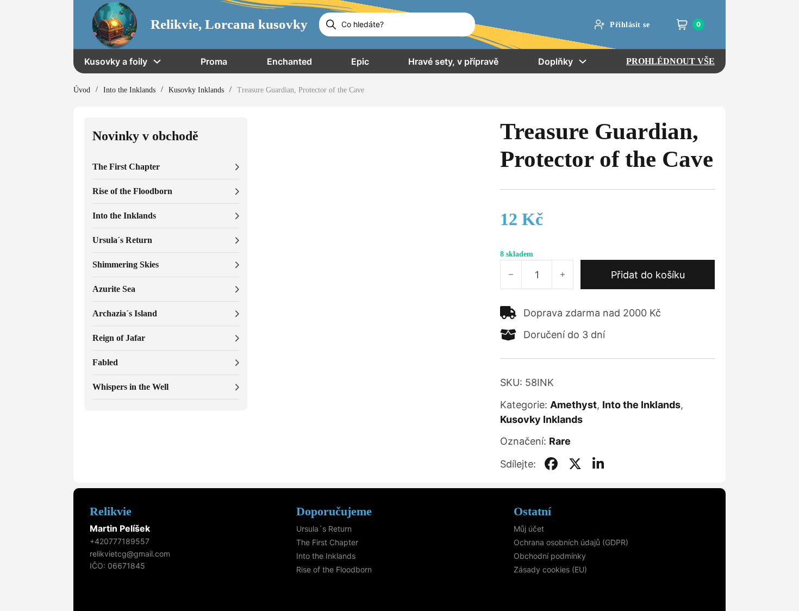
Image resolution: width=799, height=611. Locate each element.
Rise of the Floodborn (334, 569)
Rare (560, 441)
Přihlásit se (630, 25)
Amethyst (573, 404)
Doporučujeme (334, 511)
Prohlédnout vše (670, 61)
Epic (360, 61)
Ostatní (532, 511)
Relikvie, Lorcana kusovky (229, 24)
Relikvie (111, 511)
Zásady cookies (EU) (550, 569)
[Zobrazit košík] (682, 24)
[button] (165, 167)
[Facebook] (551, 464)
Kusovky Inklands (196, 90)
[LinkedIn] (598, 464)
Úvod (81, 90)
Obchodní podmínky (550, 555)
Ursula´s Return (324, 528)
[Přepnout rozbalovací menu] (157, 61)
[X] (575, 464)
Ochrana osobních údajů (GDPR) (571, 542)
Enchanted (289, 61)
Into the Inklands (129, 90)
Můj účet (529, 528)
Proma (214, 61)
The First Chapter (327, 542)
